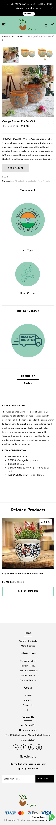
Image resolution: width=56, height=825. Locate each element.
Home (5, 36)
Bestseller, (33, 180)
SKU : (5, 176)
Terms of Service (28, 680)
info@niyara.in (29, 730)
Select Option (28, 591)
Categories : (8, 180)
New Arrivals (44, 180)
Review (28, 383)
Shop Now (28, 13)
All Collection (18, 36)
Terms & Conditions (28, 670)
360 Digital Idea (44, 820)
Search (28, 695)
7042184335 (29, 725)
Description (28, 376)
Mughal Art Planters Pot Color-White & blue (22, 573)
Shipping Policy (28, 660)
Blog (28, 710)
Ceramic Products (28, 640)
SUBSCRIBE (44, 778)
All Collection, (21, 180)
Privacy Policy (28, 665)
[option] (10, 55)
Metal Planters (28, 645)
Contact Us (28, 705)
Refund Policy (28, 675)
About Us (28, 700)
